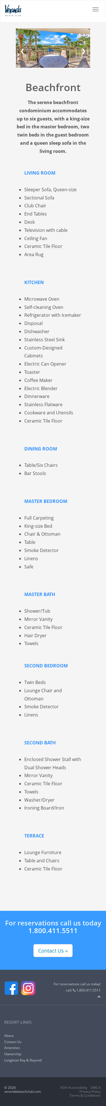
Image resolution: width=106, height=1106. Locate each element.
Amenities (12, 1047)
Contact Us (12, 1041)
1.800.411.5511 (53, 930)
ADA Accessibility (73, 1087)
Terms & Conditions (85, 1095)
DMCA (95, 1087)
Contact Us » (53, 950)
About (9, 1035)
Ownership (12, 1054)
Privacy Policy (90, 1091)
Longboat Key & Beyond (23, 1060)
